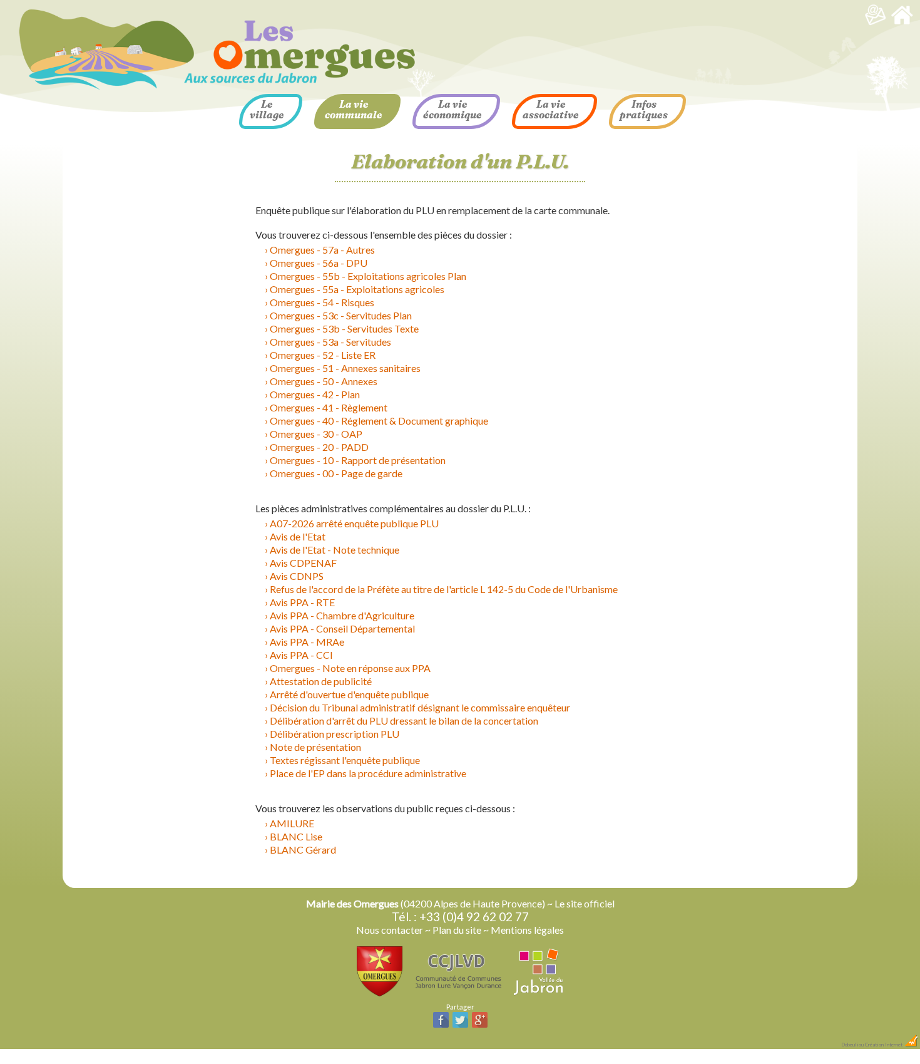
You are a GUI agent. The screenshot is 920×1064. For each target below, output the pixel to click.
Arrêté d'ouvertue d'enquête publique (349, 694)
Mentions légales (527, 930)
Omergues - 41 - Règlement (328, 407)
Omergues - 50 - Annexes (323, 381)
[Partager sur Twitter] (460, 1026)
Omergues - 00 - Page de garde (336, 473)
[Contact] (875, 23)
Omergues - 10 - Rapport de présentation (358, 460)
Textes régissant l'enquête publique (345, 760)
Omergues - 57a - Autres (322, 250)
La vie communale (353, 109)
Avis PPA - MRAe (307, 642)
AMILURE (292, 823)
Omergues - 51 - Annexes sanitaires (345, 368)
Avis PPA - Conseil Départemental (342, 628)
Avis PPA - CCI (301, 655)
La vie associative (551, 109)
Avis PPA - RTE (302, 602)
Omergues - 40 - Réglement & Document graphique (379, 420)
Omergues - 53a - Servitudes (330, 342)
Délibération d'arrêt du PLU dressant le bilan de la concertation (404, 720)
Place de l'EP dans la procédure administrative (368, 773)
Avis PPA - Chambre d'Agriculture (342, 615)
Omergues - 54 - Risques (322, 302)
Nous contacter (389, 930)
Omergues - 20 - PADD (319, 447)
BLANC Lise (296, 836)
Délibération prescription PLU (334, 734)
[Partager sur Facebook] (441, 1026)
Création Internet (884, 1044)
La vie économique (452, 109)
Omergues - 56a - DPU (318, 263)
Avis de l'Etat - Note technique (334, 549)
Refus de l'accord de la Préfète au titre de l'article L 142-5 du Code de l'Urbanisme (444, 589)
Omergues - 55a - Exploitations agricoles (357, 289)
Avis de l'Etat (297, 536)
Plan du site (456, 930)
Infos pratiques (644, 109)
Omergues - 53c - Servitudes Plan (341, 315)
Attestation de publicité (321, 681)
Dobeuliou (852, 1044)
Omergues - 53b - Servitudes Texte (344, 328)
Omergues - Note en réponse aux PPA (350, 668)
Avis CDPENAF (303, 563)
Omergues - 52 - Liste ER (323, 355)
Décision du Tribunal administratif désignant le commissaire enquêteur (420, 707)
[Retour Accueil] (902, 23)
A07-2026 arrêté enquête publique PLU (354, 523)
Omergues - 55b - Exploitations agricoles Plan (368, 276)
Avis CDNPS (297, 576)
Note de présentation (315, 747)
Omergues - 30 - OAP (316, 434)
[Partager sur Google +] (480, 1026)
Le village (267, 109)
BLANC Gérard (303, 849)
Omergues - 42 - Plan (315, 394)
